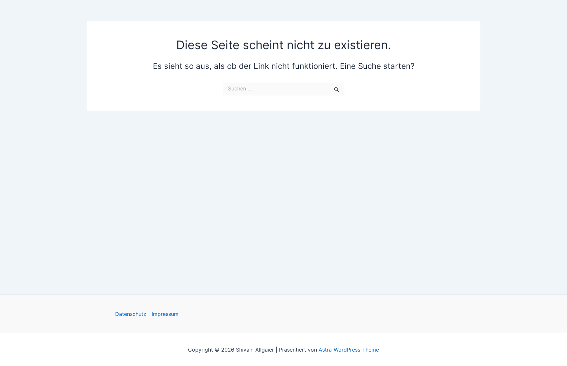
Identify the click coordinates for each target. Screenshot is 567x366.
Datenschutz (130, 314)
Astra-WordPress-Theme (349, 349)
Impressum (165, 314)
